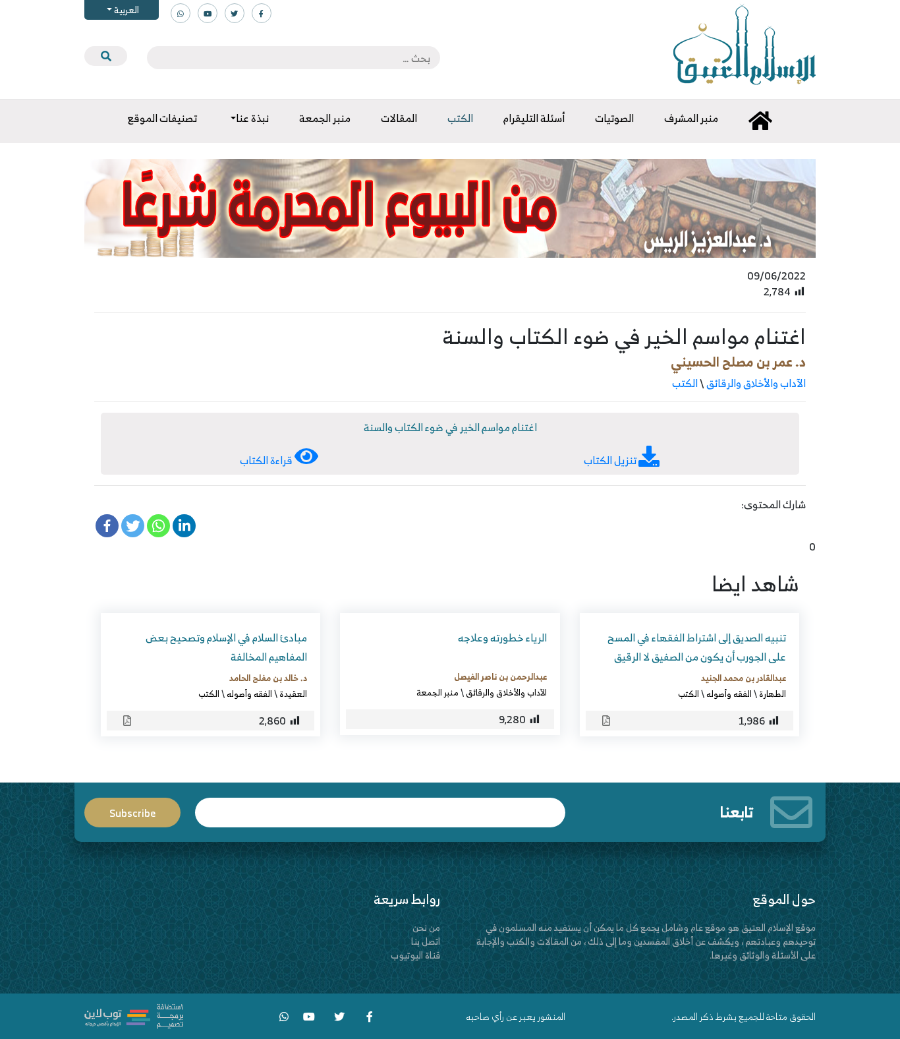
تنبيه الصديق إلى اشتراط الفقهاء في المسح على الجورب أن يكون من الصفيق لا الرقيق (696, 647)
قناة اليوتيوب (415, 955)
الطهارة (772, 693)
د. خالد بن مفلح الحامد (268, 677)
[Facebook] (107, 525)
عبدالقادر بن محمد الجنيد (743, 677)
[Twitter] (132, 525)
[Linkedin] (184, 525)
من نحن (426, 927)
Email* (380, 806)
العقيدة (293, 693)
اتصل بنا (425, 941)
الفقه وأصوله (729, 693)
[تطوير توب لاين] (133, 1015)
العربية (125, 9)
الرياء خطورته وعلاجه (502, 637)
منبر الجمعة (437, 692)
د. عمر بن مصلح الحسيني (738, 361)
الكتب (685, 383)
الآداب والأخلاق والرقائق (756, 383)
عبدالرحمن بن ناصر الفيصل (500, 676)
